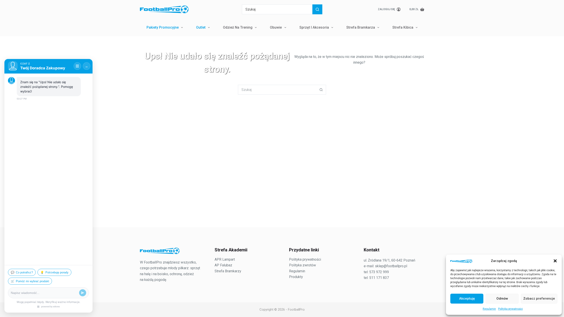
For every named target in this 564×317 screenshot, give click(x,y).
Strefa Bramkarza (360, 27)
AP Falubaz (223, 265)
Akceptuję (467, 298)
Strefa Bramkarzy (228, 271)
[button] (555, 261)
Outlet (201, 27)
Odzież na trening (237, 27)
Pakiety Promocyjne (163, 27)
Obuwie (276, 27)
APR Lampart (225, 259)
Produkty (296, 277)
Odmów (502, 298)
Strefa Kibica (402, 27)
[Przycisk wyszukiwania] (317, 9)
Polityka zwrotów (302, 265)
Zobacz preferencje (539, 298)
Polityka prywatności (510, 308)
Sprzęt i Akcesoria (314, 27)
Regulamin (489, 308)
